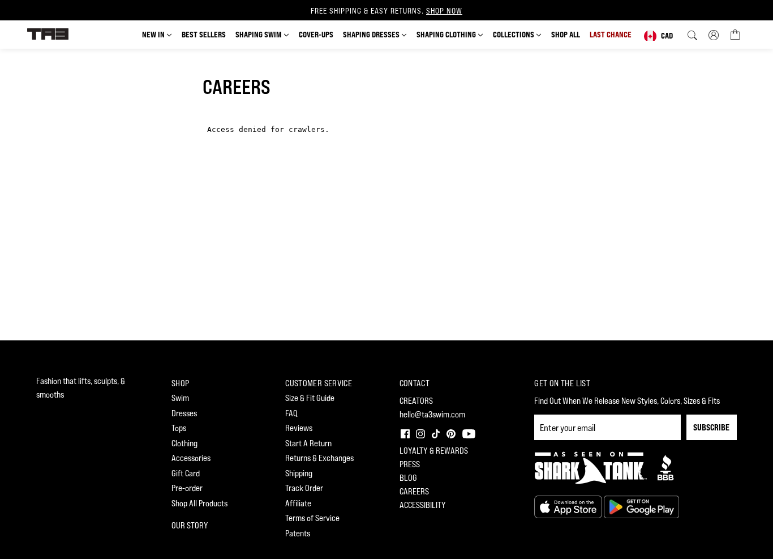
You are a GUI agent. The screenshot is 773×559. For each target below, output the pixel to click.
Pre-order (187, 488)
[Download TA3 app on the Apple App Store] (569, 506)
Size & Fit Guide (309, 398)
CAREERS (414, 491)
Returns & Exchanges (319, 458)
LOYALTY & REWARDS (434, 450)
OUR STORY (189, 525)
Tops (178, 428)
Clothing (184, 443)
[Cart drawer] (735, 34)
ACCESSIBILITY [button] (423, 505)
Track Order (304, 488)
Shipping (298, 473)
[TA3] (47, 33)
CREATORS (416, 401)
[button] (404, 432)
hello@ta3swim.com (432, 414)
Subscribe (711, 427)
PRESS (410, 464)
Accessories (191, 458)
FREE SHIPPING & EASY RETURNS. (386, 10)
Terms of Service (312, 518)
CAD (667, 35)
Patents (297, 533)
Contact (415, 383)
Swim (180, 398)
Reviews (298, 428)
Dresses (184, 413)
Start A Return (308, 443)
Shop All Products (199, 503)
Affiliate (298, 503)
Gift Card (185, 473)
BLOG (408, 478)
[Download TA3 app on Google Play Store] (641, 506)
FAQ (291, 413)
